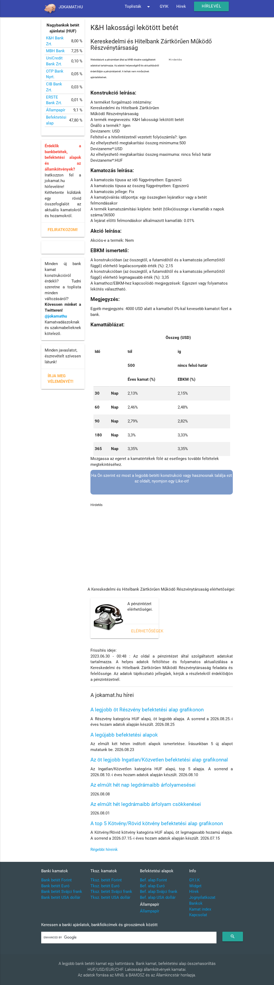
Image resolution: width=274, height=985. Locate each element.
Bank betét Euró (55, 886)
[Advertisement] (201, 89)
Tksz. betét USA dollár (110, 897)
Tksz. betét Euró (105, 886)
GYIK (164, 6)
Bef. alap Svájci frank (158, 891)
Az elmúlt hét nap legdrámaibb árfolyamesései (143, 785)
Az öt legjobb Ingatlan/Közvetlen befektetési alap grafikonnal (159, 760)
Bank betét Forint (56, 880)
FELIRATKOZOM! (63, 230)
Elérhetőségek (147, 631)
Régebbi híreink (104, 849)
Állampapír (55, 110)
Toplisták (138, 6)
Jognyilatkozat (202, 897)
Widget (195, 886)
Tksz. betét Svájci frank (111, 891)
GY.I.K (194, 880)
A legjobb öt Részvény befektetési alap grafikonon (147, 710)
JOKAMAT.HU (71, 7)
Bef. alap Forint (153, 880)
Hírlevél (211, 6)
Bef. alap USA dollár (158, 897)
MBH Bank (55, 51)
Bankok (196, 903)
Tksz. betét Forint (106, 880)
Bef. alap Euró (152, 886)
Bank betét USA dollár (60, 897)
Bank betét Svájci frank (61, 891)
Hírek (181, 6)
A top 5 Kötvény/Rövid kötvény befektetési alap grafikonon (156, 824)
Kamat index (200, 909)
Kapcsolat (198, 915)
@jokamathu (56, 316)
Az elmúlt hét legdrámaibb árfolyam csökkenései (145, 804)
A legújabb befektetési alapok (124, 735)
